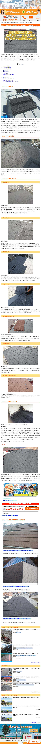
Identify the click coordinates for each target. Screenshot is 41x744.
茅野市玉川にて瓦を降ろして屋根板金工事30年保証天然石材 (16, 586)
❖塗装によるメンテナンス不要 (8, 74)
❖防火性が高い (5, 77)
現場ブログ (6, 22)
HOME (2, 22)
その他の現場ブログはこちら (35, 722)
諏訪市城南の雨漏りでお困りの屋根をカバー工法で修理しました (17, 618)
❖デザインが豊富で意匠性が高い (8, 78)
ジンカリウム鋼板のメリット (7, 68)
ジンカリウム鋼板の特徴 (6, 67)
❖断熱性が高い (5, 71)
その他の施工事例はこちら (35, 662)
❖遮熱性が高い (5, 73)
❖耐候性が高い (5, 70)
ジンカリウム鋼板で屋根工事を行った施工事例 (10, 81)
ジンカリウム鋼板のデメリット (7, 80)
